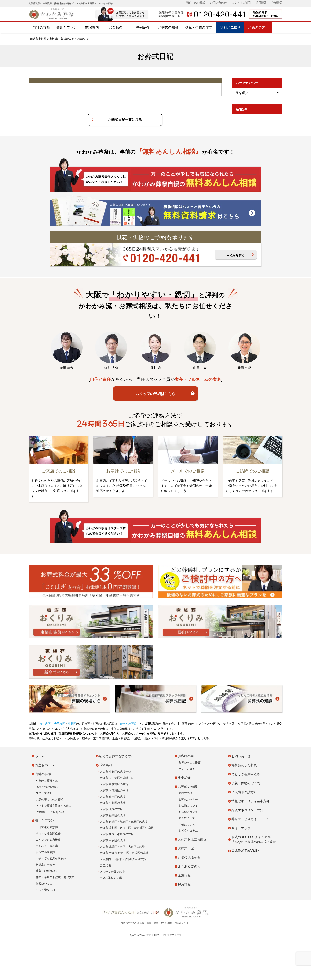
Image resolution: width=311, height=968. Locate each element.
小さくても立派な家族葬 (51, 858)
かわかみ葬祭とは (47, 780)
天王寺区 (59, 723)
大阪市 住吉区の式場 (112, 796)
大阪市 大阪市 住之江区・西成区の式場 (124, 852)
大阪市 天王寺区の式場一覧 (117, 777)
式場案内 (92, 27)
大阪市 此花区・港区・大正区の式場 (122, 846)
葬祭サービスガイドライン (250, 819)
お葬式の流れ (187, 793)
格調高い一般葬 (45, 864)
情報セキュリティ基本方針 (250, 801)
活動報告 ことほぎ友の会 (51, 812)
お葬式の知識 (168, 27)
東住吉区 (45, 723)
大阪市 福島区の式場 (112, 815)
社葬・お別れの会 (47, 870)
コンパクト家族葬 (47, 845)
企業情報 (276, 2)
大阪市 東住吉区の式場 (114, 784)
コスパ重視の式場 (111, 877)
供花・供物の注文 (198, 27)
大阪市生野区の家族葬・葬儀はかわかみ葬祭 (58, 38)
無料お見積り (230, 27)
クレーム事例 (187, 769)
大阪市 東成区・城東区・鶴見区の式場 (123, 821)
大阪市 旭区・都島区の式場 (117, 834)
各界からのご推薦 (190, 762)
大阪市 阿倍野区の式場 (114, 790)
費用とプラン (66, 27)
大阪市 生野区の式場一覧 (115, 771)
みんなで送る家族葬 (48, 839)
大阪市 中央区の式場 (112, 840)
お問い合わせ (218, 2)
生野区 (72, 723)
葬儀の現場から (189, 857)
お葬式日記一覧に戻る (125, 119)
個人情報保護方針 (244, 792)
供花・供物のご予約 (245, 783)
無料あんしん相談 (244, 765)
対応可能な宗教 (45, 889)
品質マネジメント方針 (247, 810)
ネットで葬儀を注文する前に (54, 805)
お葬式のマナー (188, 799)
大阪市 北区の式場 (111, 809)
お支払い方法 (44, 883)
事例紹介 (143, 27)
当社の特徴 (41, 27)
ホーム (40, 756)
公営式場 (105, 865)
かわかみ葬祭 (128, 723)
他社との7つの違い (47, 787)
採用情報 (261, 2)
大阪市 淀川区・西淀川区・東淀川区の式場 (126, 827)
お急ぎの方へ (258, 27)
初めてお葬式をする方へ (116, 756)
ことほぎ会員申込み (245, 774)
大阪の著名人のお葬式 (49, 799)
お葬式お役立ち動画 (192, 839)
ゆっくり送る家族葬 (48, 833)
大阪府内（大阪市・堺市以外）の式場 (123, 859)
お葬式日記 (186, 848)
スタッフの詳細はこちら (155, 393)
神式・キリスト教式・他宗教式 (55, 877)
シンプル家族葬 (45, 852)
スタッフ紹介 (44, 793)
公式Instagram (245, 850)
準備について (187, 824)
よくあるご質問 (241, 2)
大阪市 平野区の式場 (112, 802)
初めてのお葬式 (195, 2)
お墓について (187, 818)
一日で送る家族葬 (47, 827)
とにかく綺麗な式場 (112, 871)
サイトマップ (240, 828)
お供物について (188, 805)
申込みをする (236, 255)
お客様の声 (117, 27)
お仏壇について (188, 812)
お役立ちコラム (188, 830)
